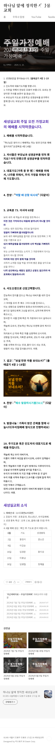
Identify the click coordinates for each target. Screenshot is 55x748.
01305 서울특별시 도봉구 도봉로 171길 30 (21, 695)
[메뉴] (49, 6)
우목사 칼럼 (18, 17)
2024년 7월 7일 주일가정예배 (20, 602)
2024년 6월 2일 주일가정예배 (20, 617)
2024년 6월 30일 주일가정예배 (20, 606)
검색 (42, 6)
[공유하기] (14, 582)
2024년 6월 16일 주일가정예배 (20, 609)
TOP (49, 738)
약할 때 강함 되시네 (27, 195)
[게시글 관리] (18, 582)
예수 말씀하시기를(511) (29, 403)
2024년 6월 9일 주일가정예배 (20, 613)
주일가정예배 (26, 594)
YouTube (36, 17)
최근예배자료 (13, 594)
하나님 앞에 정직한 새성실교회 (27, 6)
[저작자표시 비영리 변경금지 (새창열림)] (38, 582)
